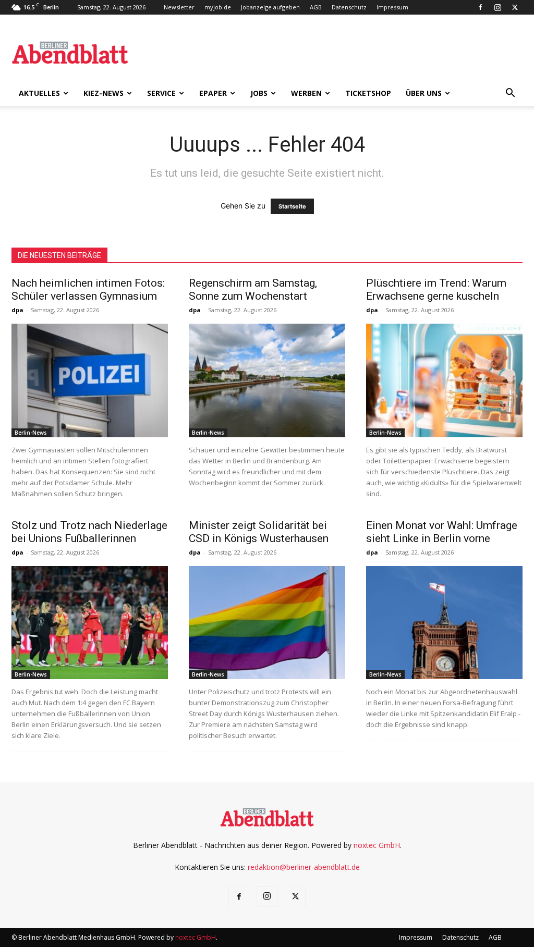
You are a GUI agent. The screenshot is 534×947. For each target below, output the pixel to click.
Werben (306, 93)
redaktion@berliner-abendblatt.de (304, 867)
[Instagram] (497, 7)
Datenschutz (349, 7)
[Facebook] (480, 7)
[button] (510, 94)
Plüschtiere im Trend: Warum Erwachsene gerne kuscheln (436, 289)
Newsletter (179, 7)
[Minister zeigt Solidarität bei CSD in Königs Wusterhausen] (267, 623)
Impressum (392, 7)
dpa (17, 310)
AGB (316, 7)
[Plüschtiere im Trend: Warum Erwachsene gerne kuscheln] (444, 380)
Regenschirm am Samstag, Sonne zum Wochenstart (253, 289)
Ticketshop (368, 93)
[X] (515, 7)
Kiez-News (103, 93)
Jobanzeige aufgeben (270, 7)
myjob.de (217, 7)
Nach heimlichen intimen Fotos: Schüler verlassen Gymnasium (88, 289)
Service (161, 93)
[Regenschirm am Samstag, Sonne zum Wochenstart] (267, 380)
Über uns (424, 93)
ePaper (213, 93)
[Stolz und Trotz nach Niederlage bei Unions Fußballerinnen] (89, 623)
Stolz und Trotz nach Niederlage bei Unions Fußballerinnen (89, 532)
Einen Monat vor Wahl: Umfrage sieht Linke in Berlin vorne (441, 532)
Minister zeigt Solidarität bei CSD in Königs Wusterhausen (259, 532)
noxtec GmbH (377, 845)
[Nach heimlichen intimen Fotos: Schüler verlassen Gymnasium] (89, 380)
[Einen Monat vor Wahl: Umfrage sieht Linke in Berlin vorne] (444, 623)
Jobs (259, 93)
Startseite (292, 206)
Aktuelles (39, 93)
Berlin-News (31, 432)
